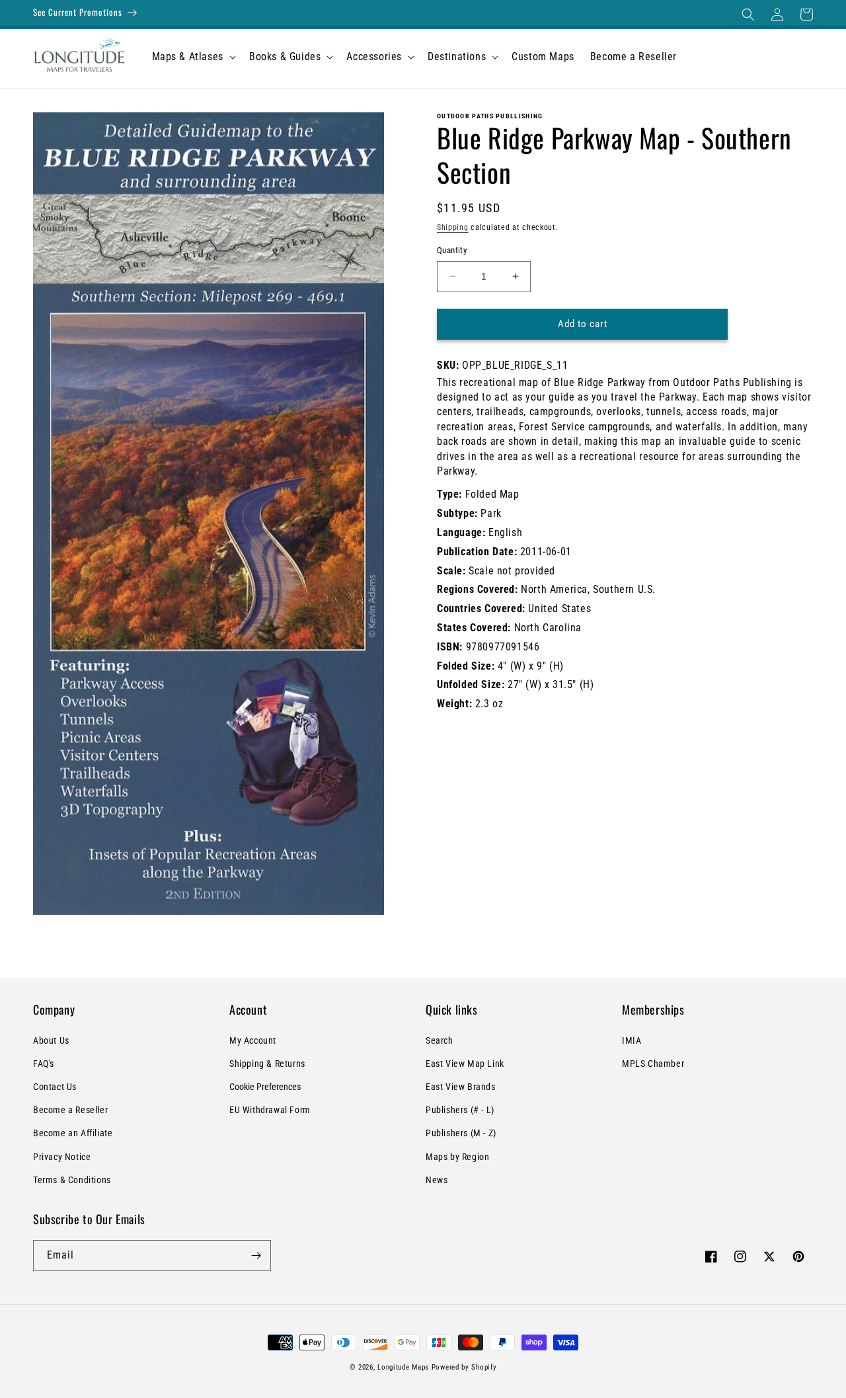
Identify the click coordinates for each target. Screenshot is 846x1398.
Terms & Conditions (72, 1180)
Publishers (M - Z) (461, 1133)
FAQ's (43, 1063)
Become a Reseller (70, 1110)
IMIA (631, 1040)
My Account (252, 1040)
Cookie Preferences (265, 1086)
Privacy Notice (62, 1156)
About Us (51, 1040)
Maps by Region (457, 1156)
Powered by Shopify (464, 1367)
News (436, 1180)
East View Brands (461, 1086)
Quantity (452, 250)
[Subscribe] (255, 1255)
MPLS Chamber (653, 1063)
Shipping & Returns (267, 1063)
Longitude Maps (403, 1367)
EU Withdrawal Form (270, 1110)
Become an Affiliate (72, 1133)
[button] (748, 14)
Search (439, 1040)
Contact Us (55, 1086)
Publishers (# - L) (460, 1110)
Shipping (453, 227)
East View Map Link (465, 1063)
